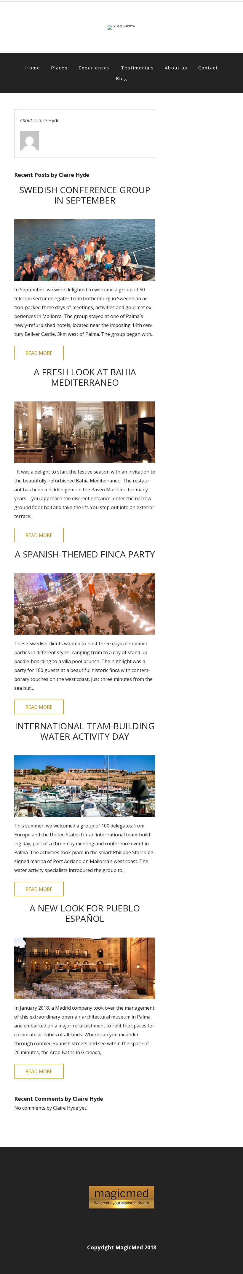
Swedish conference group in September (84, 195)
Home (32, 68)
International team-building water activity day (85, 731)
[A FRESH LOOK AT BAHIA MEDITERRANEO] (84, 432)
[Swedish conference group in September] (84, 250)
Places (59, 68)
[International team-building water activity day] (84, 786)
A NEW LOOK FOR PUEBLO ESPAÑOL (85, 913)
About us (176, 68)
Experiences (94, 68)
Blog (121, 78)
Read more (38, 353)
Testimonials (137, 68)
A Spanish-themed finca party (85, 554)
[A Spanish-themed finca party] (84, 604)
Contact (208, 68)
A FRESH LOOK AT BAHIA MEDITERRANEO (85, 377)
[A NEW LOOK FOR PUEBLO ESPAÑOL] (84, 968)
